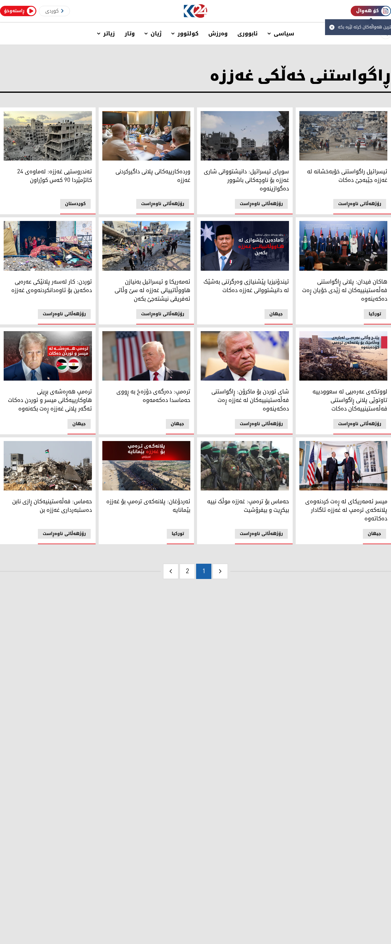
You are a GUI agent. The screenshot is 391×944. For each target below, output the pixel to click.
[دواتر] (170, 571)
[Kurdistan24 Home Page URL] (195, 11)
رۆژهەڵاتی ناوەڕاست (359, 203)
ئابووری (247, 33)
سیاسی (284, 33)
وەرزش (218, 33)
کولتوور (188, 33)
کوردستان (75, 203)
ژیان (156, 33)
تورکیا (375, 313)
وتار (130, 33)
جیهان (276, 313)
